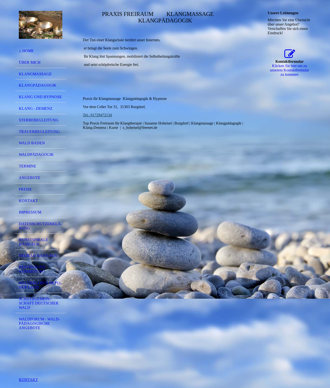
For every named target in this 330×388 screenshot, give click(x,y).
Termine (27, 166)
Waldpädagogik (36, 154)
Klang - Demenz (35, 108)
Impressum (30, 212)
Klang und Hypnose (40, 97)
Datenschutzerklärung (40, 226)
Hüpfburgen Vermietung (32, 269)
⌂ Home (26, 51)
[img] (40, 25)
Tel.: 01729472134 (97, 115)
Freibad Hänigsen (38, 256)
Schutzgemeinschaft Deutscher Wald (38, 303)
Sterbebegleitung (39, 120)
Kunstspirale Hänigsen (33, 242)
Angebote (29, 178)
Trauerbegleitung (39, 132)
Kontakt (28, 201)
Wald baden (32, 143)
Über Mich (30, 62)
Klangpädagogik (38, 85)
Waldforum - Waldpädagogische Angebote (39, 323)
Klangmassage (35, 74)
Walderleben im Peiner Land (40, 285)
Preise (25, 189)
